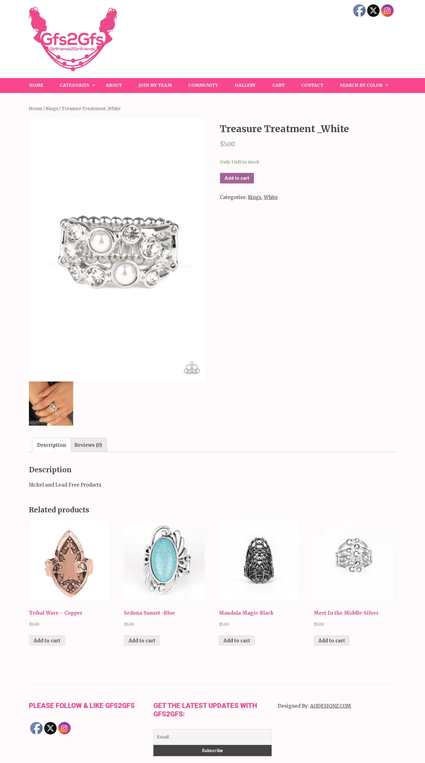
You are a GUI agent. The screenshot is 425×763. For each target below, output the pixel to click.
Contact (312, 85)
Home (36, 85)
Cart (278, 85)
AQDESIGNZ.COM (330, 706)
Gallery (245, 85)
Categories (74, 85)
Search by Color (361, 85)
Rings (52, 108)
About (114, 85)
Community (203, 85)
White (271, 197)
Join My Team (155, 85)
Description (51, 445)
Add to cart (237, 178)
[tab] (51, 445)
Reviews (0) (88, 445)
